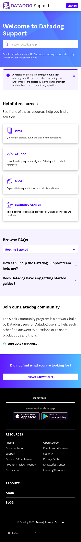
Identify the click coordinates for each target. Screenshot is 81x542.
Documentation (15, 447)
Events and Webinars (55, 447)
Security (48, 453)
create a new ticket (40, 377)
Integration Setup (28, 57)
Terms (39, 522)
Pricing (10, 442)
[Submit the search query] (5, 44)
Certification (13, 469)
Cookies (59, 522)
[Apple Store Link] (27, 416)
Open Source (51, 442)
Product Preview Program (21, 464)
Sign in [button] (72, 5)
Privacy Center (52, 458)
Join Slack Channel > (23, 344)
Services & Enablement (19, 458)
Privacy (48, 522)
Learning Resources (54, 469)
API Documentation (40, 54)
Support (10, 453)
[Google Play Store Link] (54, 416)
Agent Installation (60, 54)
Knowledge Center (54, 464)
